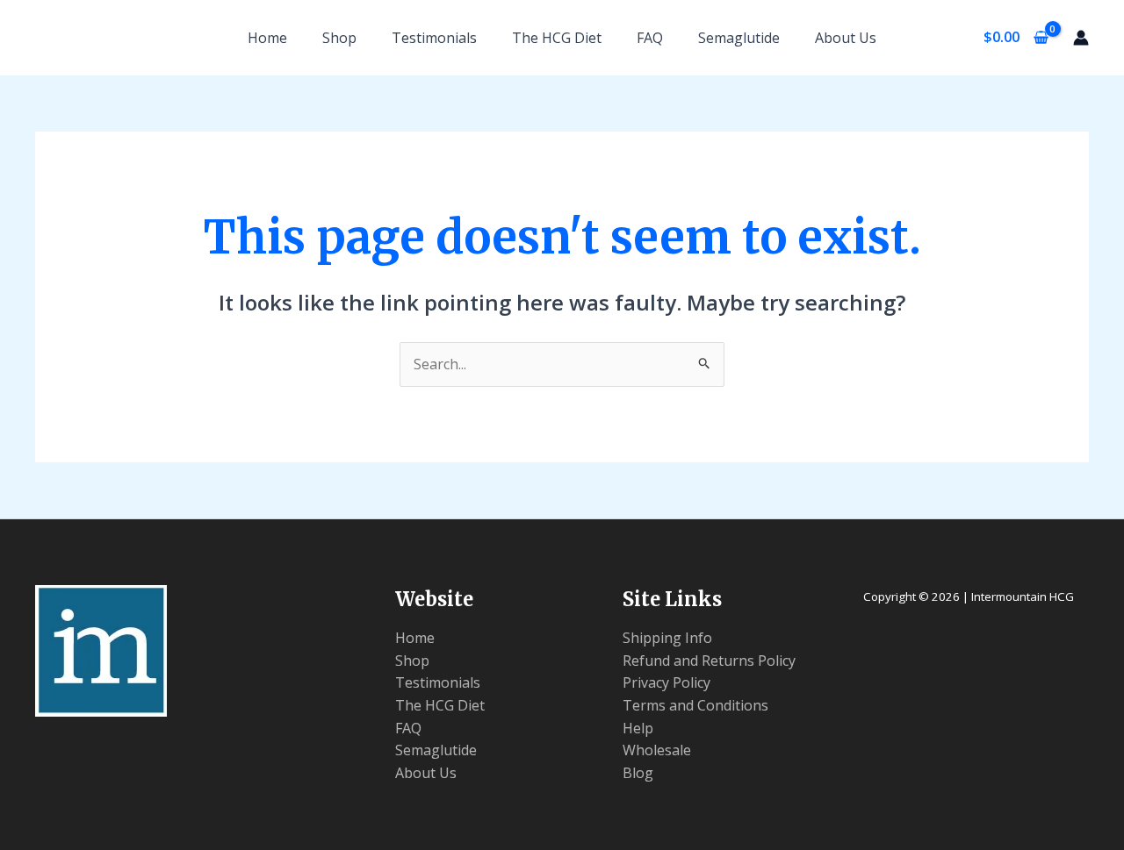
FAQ (650, 37)
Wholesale (657, 750)
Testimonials (434, 37)
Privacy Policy (666, 682)
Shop (339, 37)
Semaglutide (739, 37)
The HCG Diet (557, 37)
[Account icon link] (1081, 38)
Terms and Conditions (695, 705)
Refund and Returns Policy (709, 660)
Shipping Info (667, 637)
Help (638, 728)
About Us (845, 37)
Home (267, 37)
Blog (638, 772)
